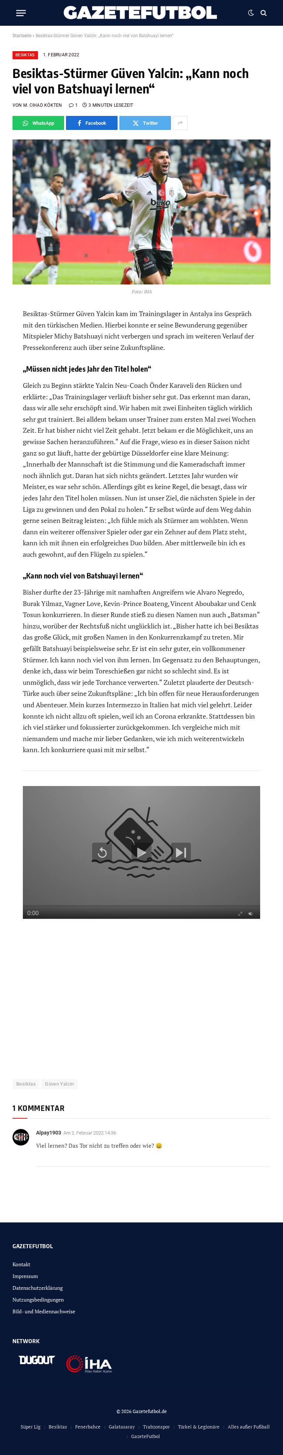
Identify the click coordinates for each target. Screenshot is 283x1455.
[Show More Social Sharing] (180, 123)
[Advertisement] (142, 1003)
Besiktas (25, 55)
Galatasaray (122, 1426)
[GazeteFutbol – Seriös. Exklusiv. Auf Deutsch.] (141, 13)
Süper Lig (31, 1426)
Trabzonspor (156, 1426)
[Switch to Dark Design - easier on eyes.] (251, 13)
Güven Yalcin (59, 1084)
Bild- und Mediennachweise (44, 1311)
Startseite (22, 35)
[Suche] (263, 13)
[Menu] (21, 13)
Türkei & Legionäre (199, 1426)
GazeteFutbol (145, 1436)
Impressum (25, 1275)
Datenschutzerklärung (38, 1287)
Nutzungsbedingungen (38, 1299)
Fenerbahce (88, 1426)
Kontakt (21, 1264)
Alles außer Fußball (249, 1426)
